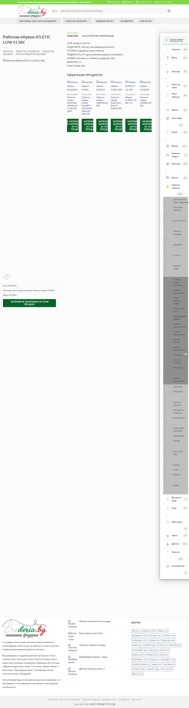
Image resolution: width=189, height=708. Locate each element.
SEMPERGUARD (140, 664)
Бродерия (126, 21)
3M (135, 631)
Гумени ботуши (176, 340)
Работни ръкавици (177, 232)
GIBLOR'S (175, 645)
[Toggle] (165, 64)
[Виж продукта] (186, 354)
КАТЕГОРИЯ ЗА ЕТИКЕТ (178, 429)
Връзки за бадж (173, 499)
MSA (165, 650)
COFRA (154, 640)
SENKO (156, 664)
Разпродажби (179, 418)
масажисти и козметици (178, 411)
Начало (8, 51)
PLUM (175, 470)
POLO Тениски (173, 95)
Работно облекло (76, 21)
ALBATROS (148, 631)
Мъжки (172, 146)
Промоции (177, 387)
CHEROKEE (139, 640)
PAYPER (151, 655)
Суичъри (173, 163)
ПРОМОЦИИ (178, 436)
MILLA (154, 650)
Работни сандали (177, 361)
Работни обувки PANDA (179, 291)
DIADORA (168, 640)
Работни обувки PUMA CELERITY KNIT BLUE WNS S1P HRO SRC (87, 105)
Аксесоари (174, 118)
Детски (172, 177)
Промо (176, 485)
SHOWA (169, 664)
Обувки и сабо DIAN (179, 309)
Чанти (171, 535)
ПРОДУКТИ (178, 392)
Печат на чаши (173, 86)
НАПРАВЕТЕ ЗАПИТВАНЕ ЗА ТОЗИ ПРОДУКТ (29, 303)
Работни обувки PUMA (179, 379)
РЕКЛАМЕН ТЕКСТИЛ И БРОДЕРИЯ (37, 21)
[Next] (151, 108)
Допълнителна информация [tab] (98, 36)
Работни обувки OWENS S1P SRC (102, 101)
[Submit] (168, 11)
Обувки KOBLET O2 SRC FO (130, 100)
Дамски (172, 543)
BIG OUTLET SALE (178, 452)
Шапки (172, 110)
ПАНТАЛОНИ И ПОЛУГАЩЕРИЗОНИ (180, 201)
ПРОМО (176, 441)
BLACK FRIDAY (179, 221)
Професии (177, 245)
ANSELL (163, 631)
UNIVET (152, 669)
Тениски (173, 552)
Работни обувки (177, 267)
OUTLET (176, 255)
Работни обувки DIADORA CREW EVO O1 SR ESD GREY (72, 104)
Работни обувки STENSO (44, 290)
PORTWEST (139, 660)
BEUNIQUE (139, 635)
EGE (162, 645)
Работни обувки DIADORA (177, 282)
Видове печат (104, 21)
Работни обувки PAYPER (179, 348)
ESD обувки (178, 355)
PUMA (154, 660)
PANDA (137, 655)
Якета (171, 57)
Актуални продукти (177, 403)
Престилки (174, 522)
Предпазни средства (178, 208)
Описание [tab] (72, 36)
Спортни (173, 49)
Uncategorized (175, 566)
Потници (173, 71)
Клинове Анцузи (173, 155)
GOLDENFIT (139, 650)
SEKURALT (168, 660)
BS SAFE (155, 635)
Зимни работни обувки (177, 301)
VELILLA (167, 669)
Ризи (171, 508)
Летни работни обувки (31, 54)
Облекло (176, 475)
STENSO (13, 295)
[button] (7, 277)
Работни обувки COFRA (179, 333)
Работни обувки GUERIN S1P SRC (146, 101)
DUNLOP (149, 645)
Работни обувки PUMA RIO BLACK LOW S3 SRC (116, 103)
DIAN (136, 645)
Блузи (171, 132)
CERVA (169, 635)
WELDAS (137, 674)
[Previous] (67, 108)
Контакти (145, 21)
